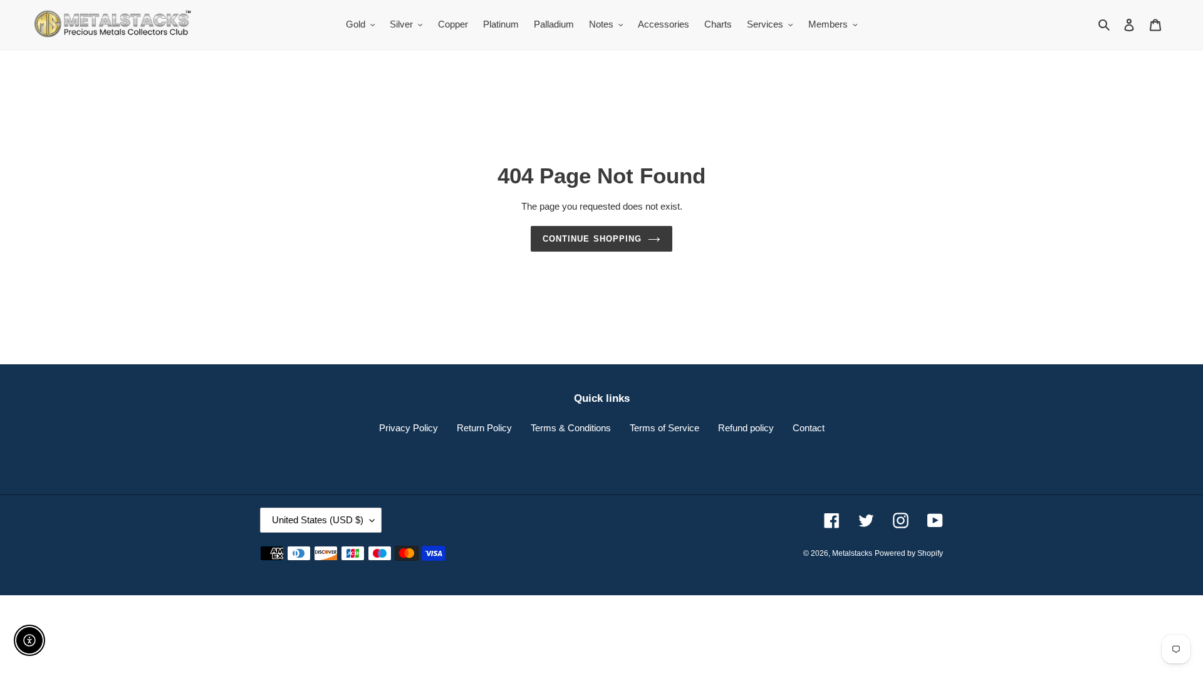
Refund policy (746, 427)
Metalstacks (852, 553)
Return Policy (484, 427)
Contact (809, 427)
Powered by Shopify (909, 553)
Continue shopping (592, 238)
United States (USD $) (317, 520)
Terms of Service (664, 427)
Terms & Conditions (571, 427)
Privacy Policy (408, 427)
